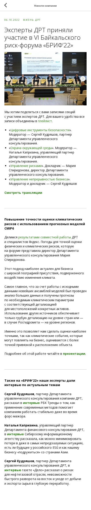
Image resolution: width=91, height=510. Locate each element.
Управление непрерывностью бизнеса (39, 179)
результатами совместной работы (44, 237)
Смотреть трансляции (23, 193)
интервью (31, 403)
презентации (74, 353)
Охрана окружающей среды (31, 148)
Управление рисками (26, 166)
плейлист (45, 121)
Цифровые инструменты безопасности (39, 130)
